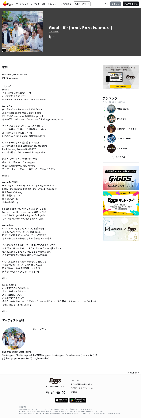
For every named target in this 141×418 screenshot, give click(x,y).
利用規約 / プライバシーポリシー (83, 388)
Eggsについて (76, 380)
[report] (54, 36)
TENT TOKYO (54, 32)
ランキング (35, 3)
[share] (50, 36)
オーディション (22, 3)
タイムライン (53, 3)
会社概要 (74, 392)
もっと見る (121, 156)
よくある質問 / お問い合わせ (81, 384)
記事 (43, 3)
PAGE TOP (134, 372)
